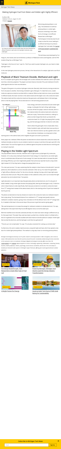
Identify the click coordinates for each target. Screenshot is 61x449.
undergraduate (5, 243)
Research (10, 20)
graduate (14, 243)
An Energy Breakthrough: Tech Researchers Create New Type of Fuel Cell (14, 269)
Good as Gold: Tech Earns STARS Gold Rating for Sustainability (45, 290)
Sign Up (52, 445)
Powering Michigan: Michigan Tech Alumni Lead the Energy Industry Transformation (44, 269)
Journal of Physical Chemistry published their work (48, 48)
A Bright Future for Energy (10, 289)
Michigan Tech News (8, 7)
